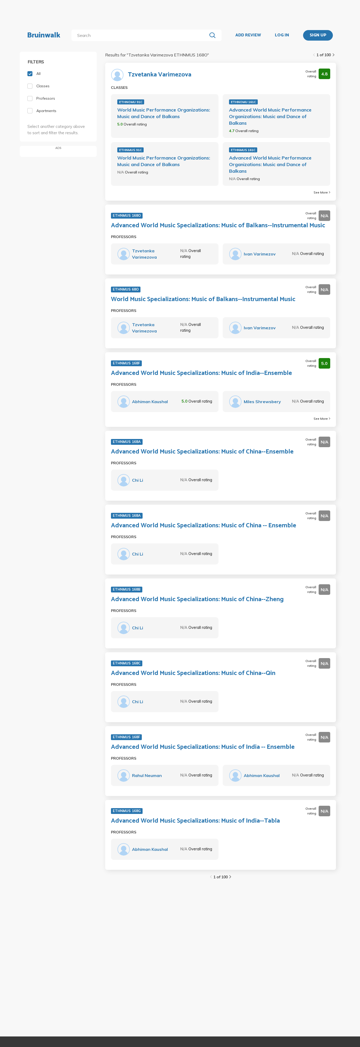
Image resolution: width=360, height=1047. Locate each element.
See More (321, 192)
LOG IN (282, 35)
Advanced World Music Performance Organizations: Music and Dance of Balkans (270, 116)
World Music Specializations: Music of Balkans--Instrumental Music (203, 299)
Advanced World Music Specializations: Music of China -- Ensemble (203, 525)
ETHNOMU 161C (243, 102)
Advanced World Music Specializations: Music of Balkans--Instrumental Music (218, 225)
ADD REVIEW (248, 35)
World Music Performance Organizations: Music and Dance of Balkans (163, 113)
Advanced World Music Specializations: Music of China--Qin (193, 673)
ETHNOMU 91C (130, 102)
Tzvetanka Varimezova (159, 75)
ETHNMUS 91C (130, 150)
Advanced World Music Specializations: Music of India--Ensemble (201, 373)
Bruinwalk (43, 35)
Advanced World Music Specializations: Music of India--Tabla (195, 821)
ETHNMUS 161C (243, 150)
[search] (140, 35)
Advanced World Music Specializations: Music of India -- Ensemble (203, 747)
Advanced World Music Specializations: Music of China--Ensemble (202, 452)
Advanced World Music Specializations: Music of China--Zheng (197, 599)
